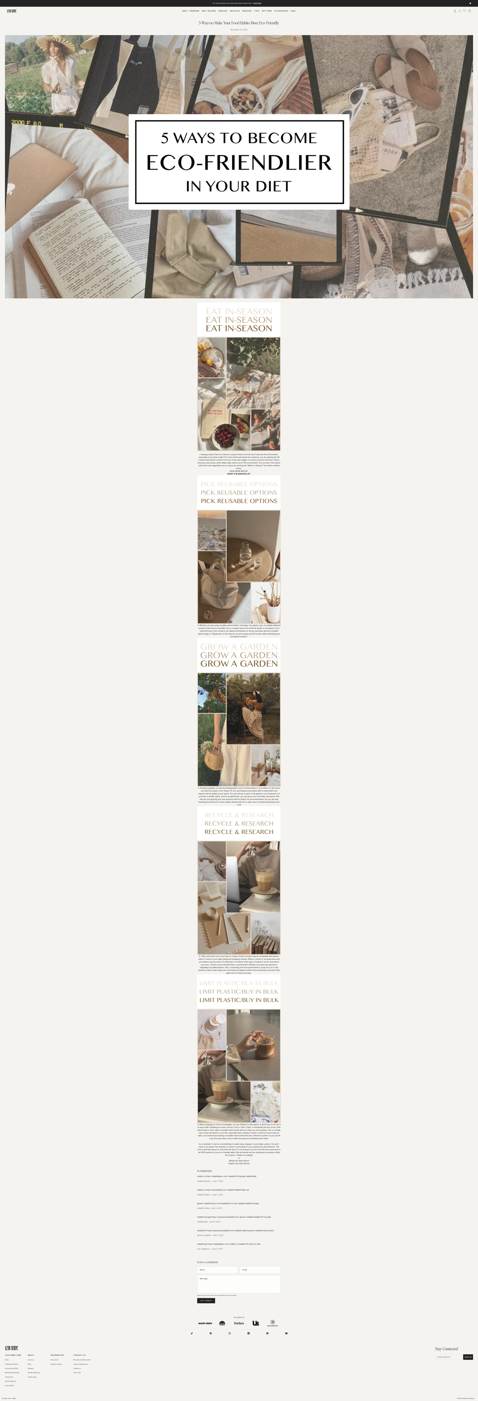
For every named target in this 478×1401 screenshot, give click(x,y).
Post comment (206, 1300)
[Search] (459, 10)
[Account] (454, 10)
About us (31, 1360)
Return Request (10, 1381)
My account (54, 1360)
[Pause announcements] (470, 3)
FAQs (7, 1360)
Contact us (77, 1368)
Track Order (9, 1377)
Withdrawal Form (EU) (12, 1373)
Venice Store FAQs (11, 1368)
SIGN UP (468, 1357)
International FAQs (11, 1364)
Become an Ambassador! (82, 1360)
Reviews (31, 1368)
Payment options (56, 1364)
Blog (29, 1364)
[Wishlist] (464, 10)
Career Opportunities (80, 1364)
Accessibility (9, 1385)
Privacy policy (32, 1377)
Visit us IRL (77, 1373)
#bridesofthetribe (34, 1373)
